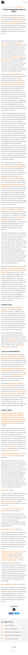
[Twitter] (13, 647)
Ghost (16, 649)
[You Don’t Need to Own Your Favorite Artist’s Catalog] (14, 635)
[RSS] (15, 647)
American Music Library (7, 501)
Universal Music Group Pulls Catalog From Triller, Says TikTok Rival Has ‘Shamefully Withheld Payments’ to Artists (12, 415)
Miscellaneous (19, 7)
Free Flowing (4, 490)
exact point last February (11, 450)
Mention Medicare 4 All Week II (9, 584)
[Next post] (26, 610)
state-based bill (14, 339)
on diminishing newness (7, 529)
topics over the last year (11, 23)
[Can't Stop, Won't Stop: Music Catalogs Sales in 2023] (14, 632)
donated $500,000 (14, 74)
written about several (17, 21)
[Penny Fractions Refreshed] (14, 639)
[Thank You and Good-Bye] (14, 628)
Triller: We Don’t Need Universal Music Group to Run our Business (13, 419)
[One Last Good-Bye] (14, 625)
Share (11, 613)
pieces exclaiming (15, 209)
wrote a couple (5, 209)
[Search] (24, 2)
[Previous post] (2, 610)
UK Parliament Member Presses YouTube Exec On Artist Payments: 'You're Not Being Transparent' (13, 553)
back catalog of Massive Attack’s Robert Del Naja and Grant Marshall (13, 368)
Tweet (17, 613)
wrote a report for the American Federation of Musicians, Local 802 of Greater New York (13, 270)
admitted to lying (14, 446)
